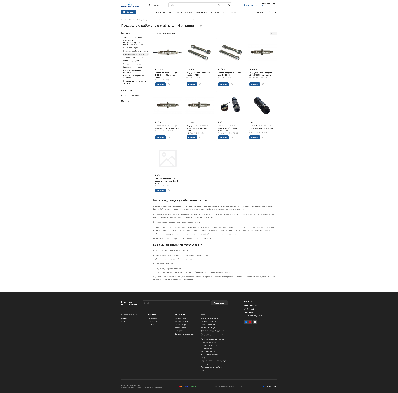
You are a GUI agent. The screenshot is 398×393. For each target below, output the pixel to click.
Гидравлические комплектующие (214, 361)
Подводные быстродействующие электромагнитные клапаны (134, 42)
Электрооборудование (133, 37)
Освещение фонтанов (209, 325)
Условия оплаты (180, 318)
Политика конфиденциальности (225, 386)
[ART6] (269, 386)
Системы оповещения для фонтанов (134, 77)
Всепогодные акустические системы (134, 82)
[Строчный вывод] (271, 33)
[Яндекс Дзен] (255, 322)
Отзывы (151, 325)
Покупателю (179, 314)
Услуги (123, 321)
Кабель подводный (131, 61)
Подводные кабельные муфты (135, 54)
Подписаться (219, 303)
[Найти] (229, 4)
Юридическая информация (184, 334)
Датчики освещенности (133, 57)
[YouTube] (250, 322)
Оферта (242, 386)
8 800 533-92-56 (268, 4)
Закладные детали (208, 351)
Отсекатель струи (130, 48)
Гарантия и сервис (181, 328)
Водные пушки (206, 348)
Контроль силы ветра (132, 64)
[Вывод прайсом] (275, 33)
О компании (152, 318)
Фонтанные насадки (208, 328)
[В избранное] (169, 84)
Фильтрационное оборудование (213, 331)
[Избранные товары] (269, 12)
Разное (203, 370)
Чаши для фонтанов (208, 342)
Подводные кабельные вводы (135, 51)
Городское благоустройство (212, 367)
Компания (152, 314)
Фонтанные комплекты (209, 318)
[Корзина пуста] (276, 12)
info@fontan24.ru (250, 309)
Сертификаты (153, 321)
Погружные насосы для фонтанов (213, 339)
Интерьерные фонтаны (209, 364)
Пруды (203, 358)
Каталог (124, 318)
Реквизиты (178, 331)
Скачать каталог (250, 5)
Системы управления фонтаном (132, 71)
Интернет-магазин (129, 314)
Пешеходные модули (209, 345)
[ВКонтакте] (246, 322)
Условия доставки (181, 321)
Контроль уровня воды (132, 67)
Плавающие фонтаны (209, 321)
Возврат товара (180, 325)
